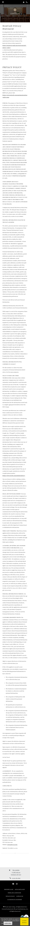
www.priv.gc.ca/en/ (12, 844)
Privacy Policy (10, 896)
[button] (24, 2)
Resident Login (8, 889)
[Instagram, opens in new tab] (16, 884)
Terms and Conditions (14, 892)
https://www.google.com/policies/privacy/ (13, 475)
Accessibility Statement (14, 899)
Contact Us (19, 896)
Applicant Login (20, 889)
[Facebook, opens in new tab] (13, 884)
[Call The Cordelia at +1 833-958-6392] (27, 2)
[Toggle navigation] (3, 2)
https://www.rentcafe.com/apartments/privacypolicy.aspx (14, 96)
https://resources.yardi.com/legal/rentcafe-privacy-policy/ (14, 46)
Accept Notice (24, 921)
